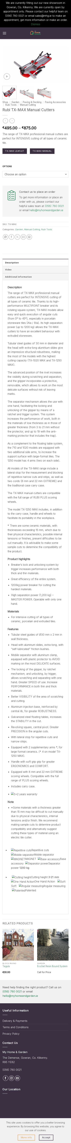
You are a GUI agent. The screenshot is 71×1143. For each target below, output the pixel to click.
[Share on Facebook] (11, 237)
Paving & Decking (32, 102)
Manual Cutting (28, 104)
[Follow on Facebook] (5, 1078)
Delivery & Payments (14, 1020)
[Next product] (5, 120)
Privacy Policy (10, 1033)
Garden (15, 102)
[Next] (63, 64)
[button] (4, 33)
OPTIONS (7, 166)
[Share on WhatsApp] (5, 237)
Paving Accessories (55, 102)
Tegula (6, 966)
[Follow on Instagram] (11, 1078)
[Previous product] (12, 120)
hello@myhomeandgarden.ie (46, 210)
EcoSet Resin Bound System (52, 966)
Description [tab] (12, 262)
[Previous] (8, 64)
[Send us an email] (17, 1078)
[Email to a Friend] (23, 237)
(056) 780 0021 (54, 206)
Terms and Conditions (15, 1027)
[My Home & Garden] (35, 33)
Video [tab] (8, 269)
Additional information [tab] (18, 276)
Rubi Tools (11, 104)
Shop (5, 102)
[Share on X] (17, 237)
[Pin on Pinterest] (29, 237)
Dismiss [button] (35, 24)
